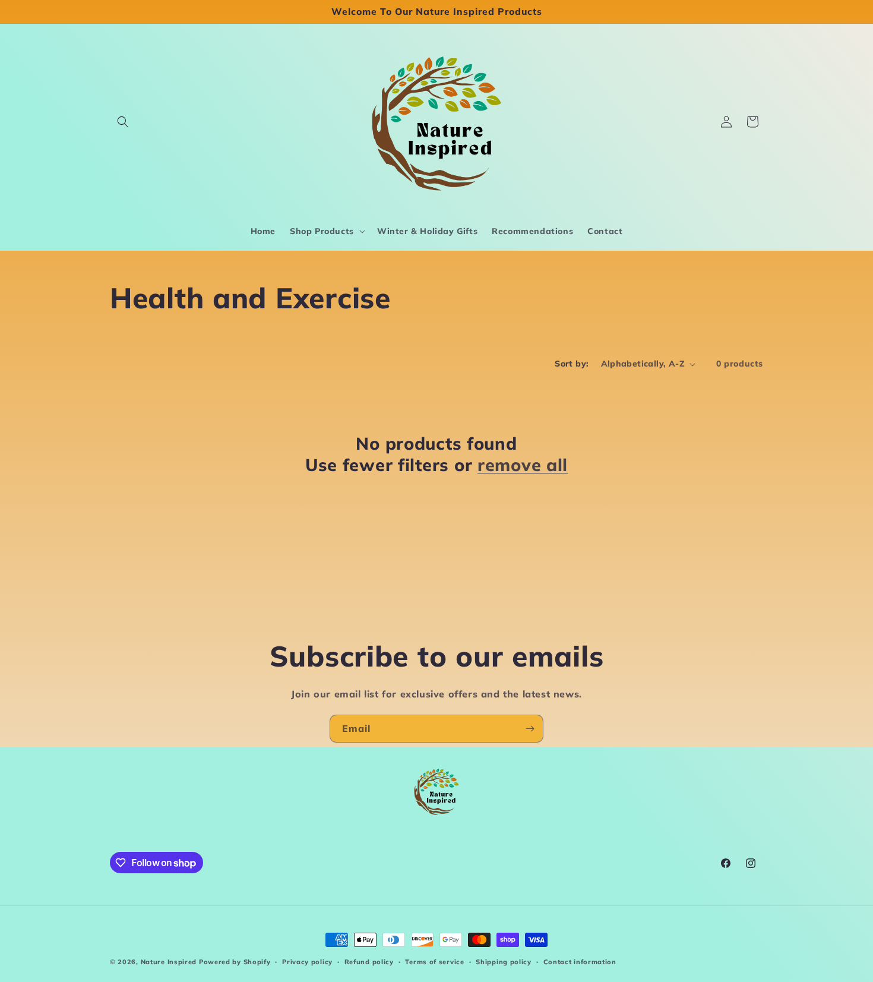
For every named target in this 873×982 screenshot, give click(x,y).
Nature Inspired (169, 962)
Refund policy (369, 962)
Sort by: (572, 363)
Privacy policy (307, 962)
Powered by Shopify (235, 962)
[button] (123, 122)
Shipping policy (504, 962)
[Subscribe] (530, 729)
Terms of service (434, 962)
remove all (522, 464)
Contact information (579, 962)
